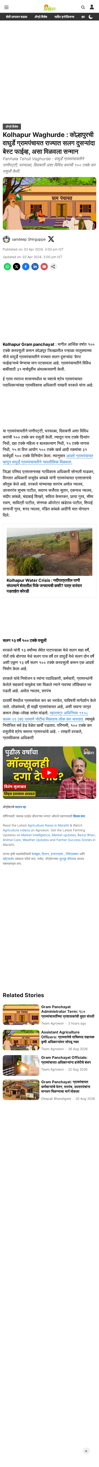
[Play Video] (49, 772)
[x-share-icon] (16, 269)
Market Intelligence (35, 835)
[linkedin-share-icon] (35, 269)
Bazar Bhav (86, 835)
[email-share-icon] (44, 269)
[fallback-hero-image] (21, 1014)
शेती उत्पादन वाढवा (16, 17)
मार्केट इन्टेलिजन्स (64, 17)
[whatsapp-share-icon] (7, 269)
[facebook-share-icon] (25, 269)
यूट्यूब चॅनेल (66, 859)
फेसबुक (36, 854)
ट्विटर (45, 854)
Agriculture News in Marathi (48, 825)
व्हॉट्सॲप (8, 859)
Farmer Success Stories (74, 840)
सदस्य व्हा (20, 807)
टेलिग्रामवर (72, 854)
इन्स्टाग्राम (57, 854)
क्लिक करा (79, 816)
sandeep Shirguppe (29, 239)
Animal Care (12, 840)
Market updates (64, 835)
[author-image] (6, 239)
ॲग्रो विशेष (41, 17)
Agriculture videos (16, 830)
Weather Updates (36, 840)
